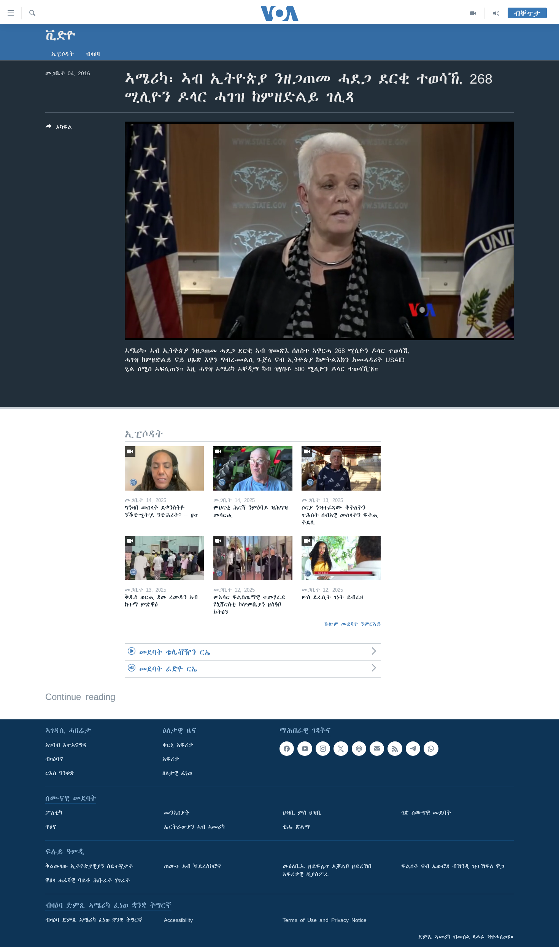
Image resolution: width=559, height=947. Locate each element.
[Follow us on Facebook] (287, 748)
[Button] (59, 129)
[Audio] (496, 13)
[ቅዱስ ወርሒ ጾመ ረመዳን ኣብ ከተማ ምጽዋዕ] (164, 558)
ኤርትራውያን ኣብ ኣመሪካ (194, 826)
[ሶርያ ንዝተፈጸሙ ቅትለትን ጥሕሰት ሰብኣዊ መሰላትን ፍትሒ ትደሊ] (341, 468)
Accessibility (178, 920)
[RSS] (394, 748)
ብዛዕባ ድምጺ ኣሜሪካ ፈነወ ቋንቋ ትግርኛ (93, 920)
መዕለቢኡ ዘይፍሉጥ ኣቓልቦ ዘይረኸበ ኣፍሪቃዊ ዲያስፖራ (327, 870)
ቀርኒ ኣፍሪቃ (177, 745)
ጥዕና (50, 826)
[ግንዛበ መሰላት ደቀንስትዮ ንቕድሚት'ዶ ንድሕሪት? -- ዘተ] (164, 468)
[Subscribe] (377, 748)
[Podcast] (359, 748)
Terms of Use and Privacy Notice (325, 920)
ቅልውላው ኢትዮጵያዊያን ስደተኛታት (89, 866)
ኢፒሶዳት (62, 54)
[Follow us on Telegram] (413, 748)
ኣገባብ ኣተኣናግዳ (66, 745)
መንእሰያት (176, 812)
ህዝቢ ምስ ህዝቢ (302, 812)
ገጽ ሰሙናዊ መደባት (426, 812)
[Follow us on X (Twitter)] (340, 748)
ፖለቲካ (53, 812)
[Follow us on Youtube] (304, 748)
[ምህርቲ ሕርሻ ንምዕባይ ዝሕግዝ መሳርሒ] (252, 468)
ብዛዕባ (93, 54)
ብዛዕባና (54, 759)
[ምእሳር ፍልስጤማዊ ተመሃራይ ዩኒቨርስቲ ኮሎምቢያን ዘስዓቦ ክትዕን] (252, 558)
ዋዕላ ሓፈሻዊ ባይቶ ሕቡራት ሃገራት (87, 880)
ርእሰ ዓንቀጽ (60, 773)
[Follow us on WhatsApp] (431, 748)
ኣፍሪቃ (170, 759)
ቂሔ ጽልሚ (296, 826)
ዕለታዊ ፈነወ (177, 773)
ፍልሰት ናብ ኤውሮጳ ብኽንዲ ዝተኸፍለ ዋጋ (452, 866)
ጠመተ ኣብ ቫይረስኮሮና (192, 866)
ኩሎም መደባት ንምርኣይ (352, 624)
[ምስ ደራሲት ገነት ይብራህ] (341, 558)
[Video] (473, 13)
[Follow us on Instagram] (323, 748)
